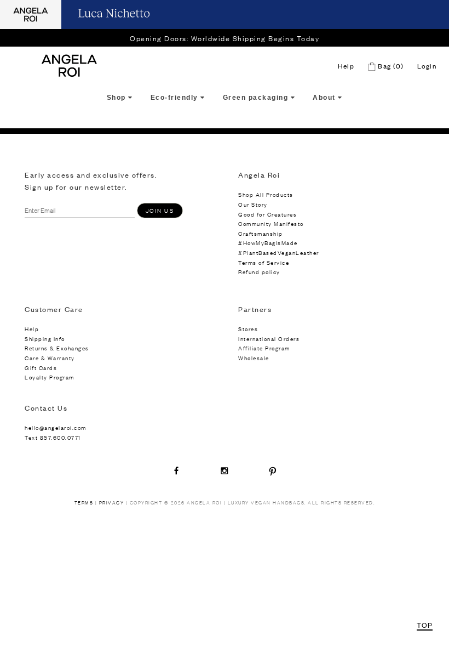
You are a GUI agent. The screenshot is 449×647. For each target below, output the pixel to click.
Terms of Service (263, 262)
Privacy (111, 502)
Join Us (160, 210)
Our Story (253, 204)
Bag (390, 66)
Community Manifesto (271, 223)
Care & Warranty (50, 357)
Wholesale (253, 357)
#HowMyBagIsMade (268, 242)
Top (425, 625)
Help (346, 66)
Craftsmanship (260, 233)
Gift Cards (41, 367)
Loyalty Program (49, 377)
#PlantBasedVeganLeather (278, 252)
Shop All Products (265, 194)
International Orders (269, 338)
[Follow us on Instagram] (224, 470)
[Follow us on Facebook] (176, 470)
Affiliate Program (264, 348)
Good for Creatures (267, 214)
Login (427, 66)
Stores (248, 328)
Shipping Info (45, 338)
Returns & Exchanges (57, 348)
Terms (84, 502)
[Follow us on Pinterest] (273, 470)
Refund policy (259, 271)
